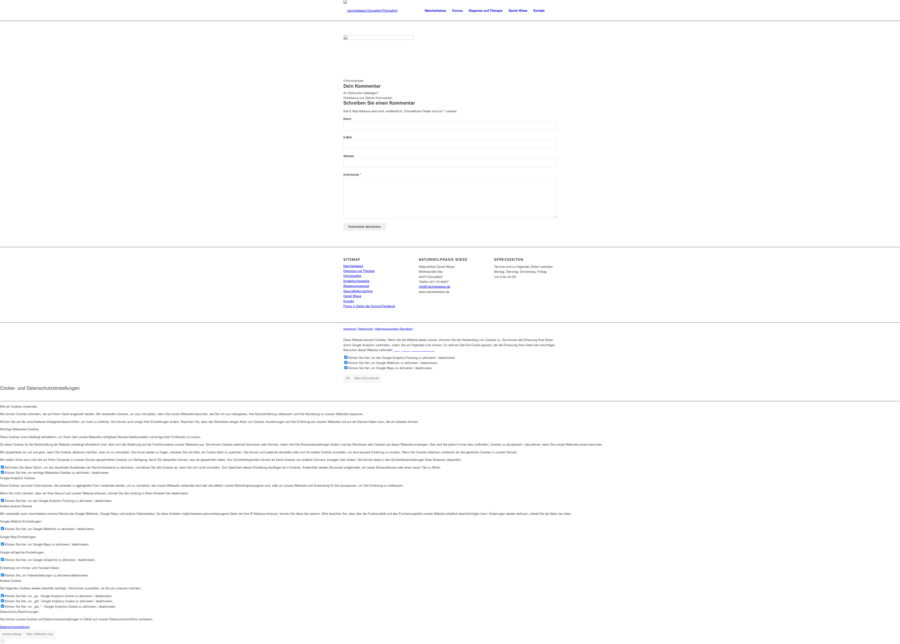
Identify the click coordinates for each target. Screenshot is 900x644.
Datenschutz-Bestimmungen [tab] (19, 611)
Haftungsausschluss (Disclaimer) (394, 328)
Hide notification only (39, 634)
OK (348, 378)
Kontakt (348, 301)
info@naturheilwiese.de (434, 286)
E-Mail (347, 137)
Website (348, 156)
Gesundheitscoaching (358, 291)
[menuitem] (435, 10)
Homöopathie (352, 275)
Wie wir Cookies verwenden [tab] (18, 406)
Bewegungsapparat (356, 286)
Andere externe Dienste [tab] (16, 506)
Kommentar (352, 175)
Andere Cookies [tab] (11, 580)
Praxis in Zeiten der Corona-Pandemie (369, 306)
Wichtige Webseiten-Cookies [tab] (19, 429)
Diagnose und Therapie (359, 271)
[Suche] (552, 10)
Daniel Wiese (352, 296)
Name (347, 119)
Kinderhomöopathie (356, 281)
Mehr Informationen (366, 378)
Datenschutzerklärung (15, 627)
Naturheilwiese (353, 266)
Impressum (349, 328)
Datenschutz (365, 328)
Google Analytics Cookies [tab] (17, 478)
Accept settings (12, 634)
